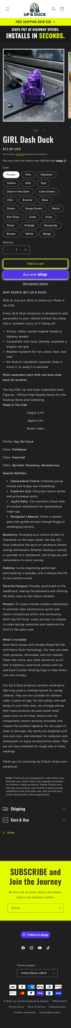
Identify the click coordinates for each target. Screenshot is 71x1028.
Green (11, 208)
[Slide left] (27, 130)
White (29, 233)
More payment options (35, 283)
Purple (11, 174)
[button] (7, 9)
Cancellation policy (50, 1012)
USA (10, 200)
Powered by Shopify (38, 1001)
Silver (11, 225)
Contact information (25, 1012)
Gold (32, 217)
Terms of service (36, 1007)
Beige (47, 233)
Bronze (27, 200)
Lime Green (47, 191)
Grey (48, 217)
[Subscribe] (59, 908)
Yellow (11, 183)
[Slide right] (44, 130)
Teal (43, 183)
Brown (11, 233)
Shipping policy (57, 1007)
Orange (29, 225)
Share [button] (11, 832)
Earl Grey (13, 217)
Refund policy (59, 1001)
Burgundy (50, 225)
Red (28, 183)
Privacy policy (16, 1007)
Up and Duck (20, 1001)
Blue (45, 200)
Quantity (8, 242)
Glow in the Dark (18, 191)
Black (55, 208)
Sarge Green (33, 208)
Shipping (20, 154)
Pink (28, 174)
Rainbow (46, 174)
